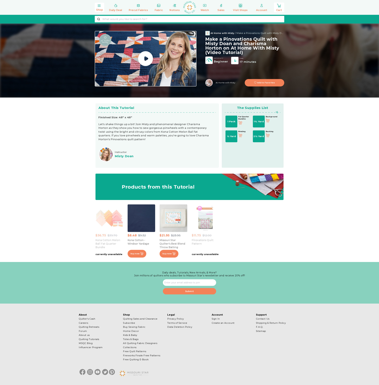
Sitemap (261, 330)
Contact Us (262, 319)
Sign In (216, 319)
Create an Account (223, 322)
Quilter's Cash (87, 319)
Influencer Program (91, 347)
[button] (99, 7)
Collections (129, 347)
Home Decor (131, 330)
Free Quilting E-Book (135, 359)
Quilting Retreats (89, 326)
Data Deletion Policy (179, 326)
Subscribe (129, 322)
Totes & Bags (130, 339)
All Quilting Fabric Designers (140, 343)
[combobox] (189, 19)
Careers (83, 322)
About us (84, 335)
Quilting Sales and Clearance (140, 319)
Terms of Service (177, 322)
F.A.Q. (259, 326)
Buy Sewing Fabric (134, 326)
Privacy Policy (175, 319)
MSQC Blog (86, 343)
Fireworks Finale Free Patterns (141, 355)
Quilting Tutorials (89, 339)
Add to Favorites (266, 83)
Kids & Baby (130, 335)
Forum (83, 330)
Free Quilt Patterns (134, 351)
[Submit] (98, 19)
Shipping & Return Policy (271, 322)
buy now (135, 254)
